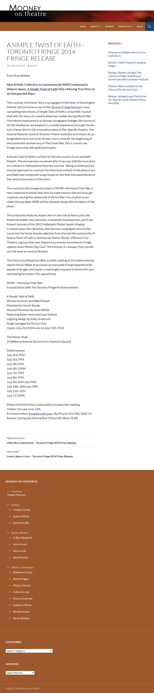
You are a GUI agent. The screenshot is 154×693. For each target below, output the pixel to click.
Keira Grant (20, 544)
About (94, 26)
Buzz (140, 26)
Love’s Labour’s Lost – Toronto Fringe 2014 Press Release (40, 454)
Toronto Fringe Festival (66, 107)
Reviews (109, 26)
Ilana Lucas (19, 550)
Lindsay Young (21, 509)
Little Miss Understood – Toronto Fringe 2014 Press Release (41, 440)
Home (83, 26)
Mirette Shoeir (21, 611)
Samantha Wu (21, 522)
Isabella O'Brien (22, 605)
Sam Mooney (20, 557)
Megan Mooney (17, 494)
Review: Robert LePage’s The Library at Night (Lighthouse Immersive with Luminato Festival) (128, 76)
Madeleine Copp (22, 572)
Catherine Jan (21, 591)
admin (34, 65)
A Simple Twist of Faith (42, 89)
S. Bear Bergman (22, 537)
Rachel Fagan (21, 578)
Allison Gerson (21, 585)
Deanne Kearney (22, 598)
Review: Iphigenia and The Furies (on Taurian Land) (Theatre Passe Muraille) (127, 100)
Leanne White (21, 516)
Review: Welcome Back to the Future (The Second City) (125, 88)
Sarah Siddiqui (21, 618)
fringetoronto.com (40, 413)
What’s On (124, 26)
